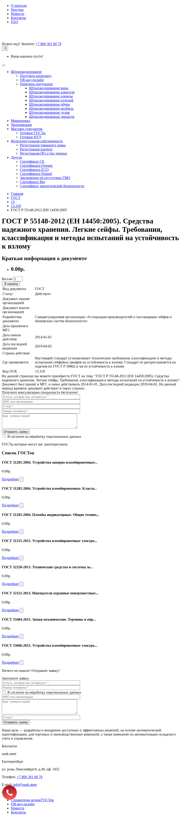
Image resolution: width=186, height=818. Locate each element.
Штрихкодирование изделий (51, 100)
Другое (16, 157)
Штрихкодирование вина (48, 88)
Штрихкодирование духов (49, 112)
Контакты (18, 18)
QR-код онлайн (32, 80)
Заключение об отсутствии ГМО (45, 178)
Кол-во (7, 279)
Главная (17, 194)
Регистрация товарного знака (43, 145)
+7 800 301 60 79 (48, 44)
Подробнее (10, 479)
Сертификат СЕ (32, 161)
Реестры (17, 10)
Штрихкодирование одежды (51, 96)
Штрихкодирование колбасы (51, 108)
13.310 (16, 206)
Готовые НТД (30, 137)
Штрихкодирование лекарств (51, 117)
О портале (19, 5)
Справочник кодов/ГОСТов (32, 800)
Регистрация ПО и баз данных (43, 153)
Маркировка (20, 121)
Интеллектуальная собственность (37, 141)
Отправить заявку (16, 431)
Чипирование (21, 125)
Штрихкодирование (26, 72)
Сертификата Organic (36, 165)
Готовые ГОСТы (33, 133)
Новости (17, 14)
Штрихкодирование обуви (49, 104)
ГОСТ (15, 198)
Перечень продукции (36, 84)
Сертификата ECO (34, 170)
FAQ (14, 22)
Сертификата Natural (36, 174)
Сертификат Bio (32, 182)
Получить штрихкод (35, 76)
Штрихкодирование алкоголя (51, 92)
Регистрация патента (36, 149)
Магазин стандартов (26, 129)
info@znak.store (25, 785)
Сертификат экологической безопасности (52, 186)
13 (13, 202)
